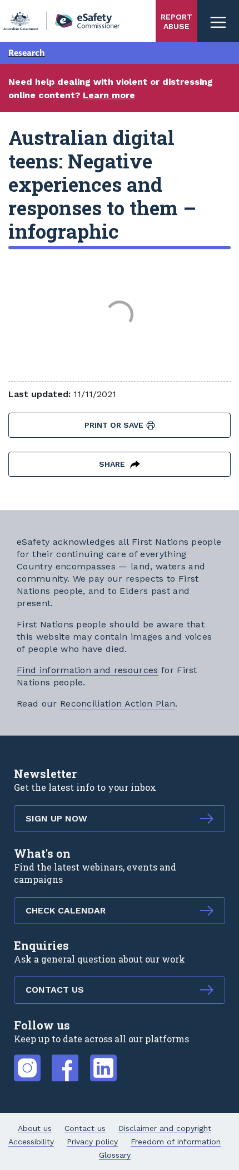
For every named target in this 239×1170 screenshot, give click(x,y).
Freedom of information (176, 1141)
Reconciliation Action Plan (117, 703)
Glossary (115, 1154)
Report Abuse (176, 21)
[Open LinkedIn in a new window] (103, 1061)
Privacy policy (92, 1141)
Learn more (109, 95)
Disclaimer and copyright (164, 1128)
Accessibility (31, 1141)
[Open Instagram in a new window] (27, 1061)
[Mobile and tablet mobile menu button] (218, 21)
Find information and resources (87, 670)
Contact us (85, 1128)
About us (35, 1128)
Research (26, 53)
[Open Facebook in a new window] (65, 1061)
